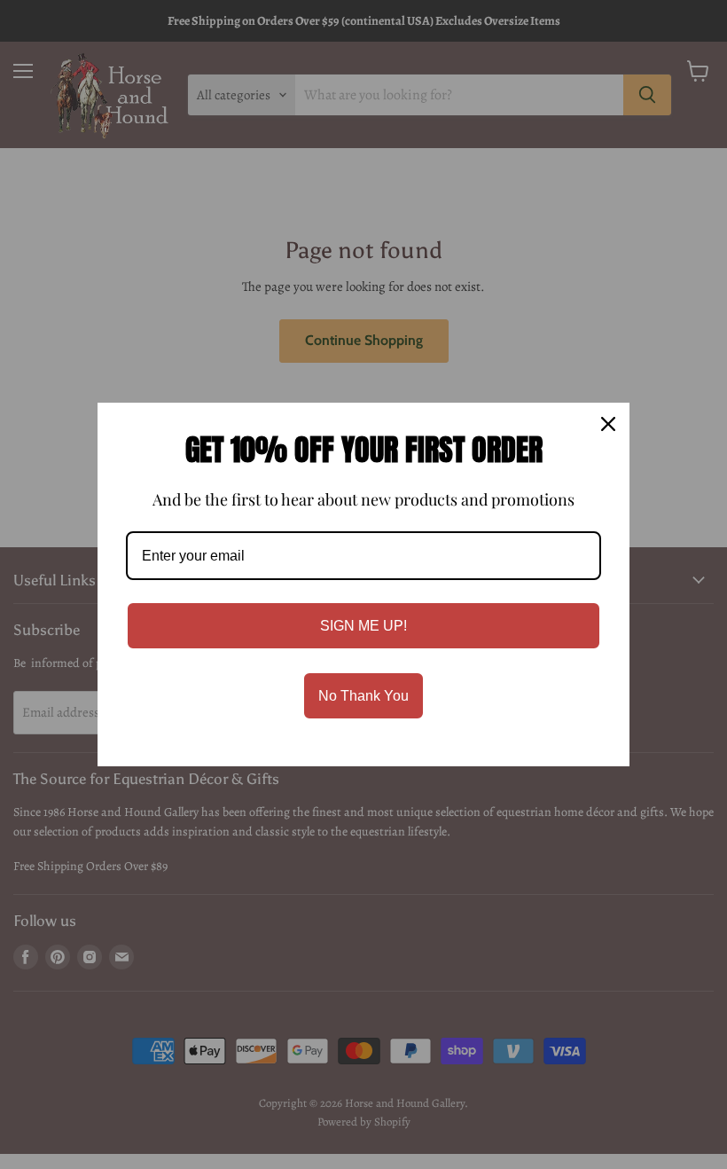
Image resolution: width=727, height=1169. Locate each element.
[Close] (608, 424)
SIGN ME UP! (363, 625)
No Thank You (363, 695)
